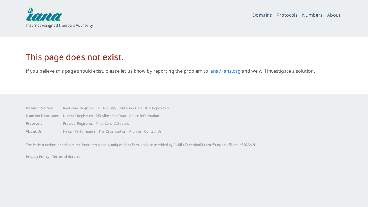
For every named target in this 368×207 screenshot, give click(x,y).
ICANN (249, 144)
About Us (34, 131)
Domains (262, 15)
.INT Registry (106, 108)
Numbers (312, 15)
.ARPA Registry (130, 108)
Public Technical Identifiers (196, 144)
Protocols (287, 15)
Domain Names (39, 108)
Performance (85, 131)
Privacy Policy (37, 156)
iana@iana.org (225, 71)
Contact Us (153, 131)
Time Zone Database (112, 123)
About (333, 15)
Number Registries (78, 115)
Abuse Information (144, 115)
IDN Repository (157, 108)
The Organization (112, 131)
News (67, 131)
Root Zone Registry (78, 108)
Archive (135, 131)
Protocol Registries (78, 123)
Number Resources (42, 115)
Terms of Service (66, 156)
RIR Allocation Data (111, 115)
